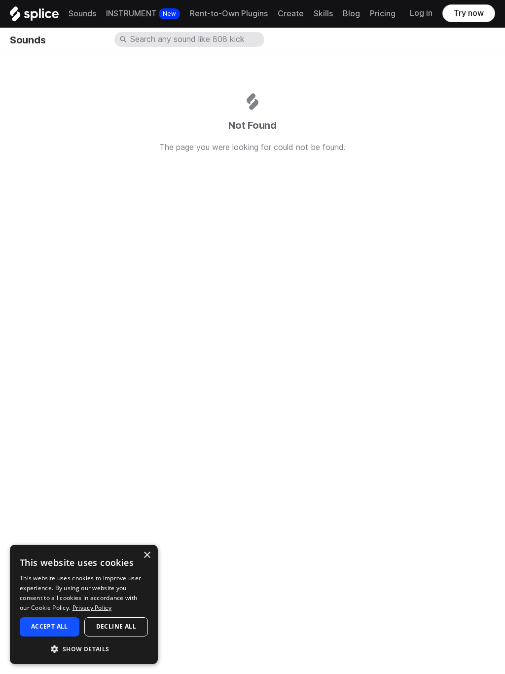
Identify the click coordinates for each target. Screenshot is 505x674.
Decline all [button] (116, 626)
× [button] (146, 555)
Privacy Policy (91, 607)
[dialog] (84, 604)
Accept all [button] (49, 626)
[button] (84, 648)
